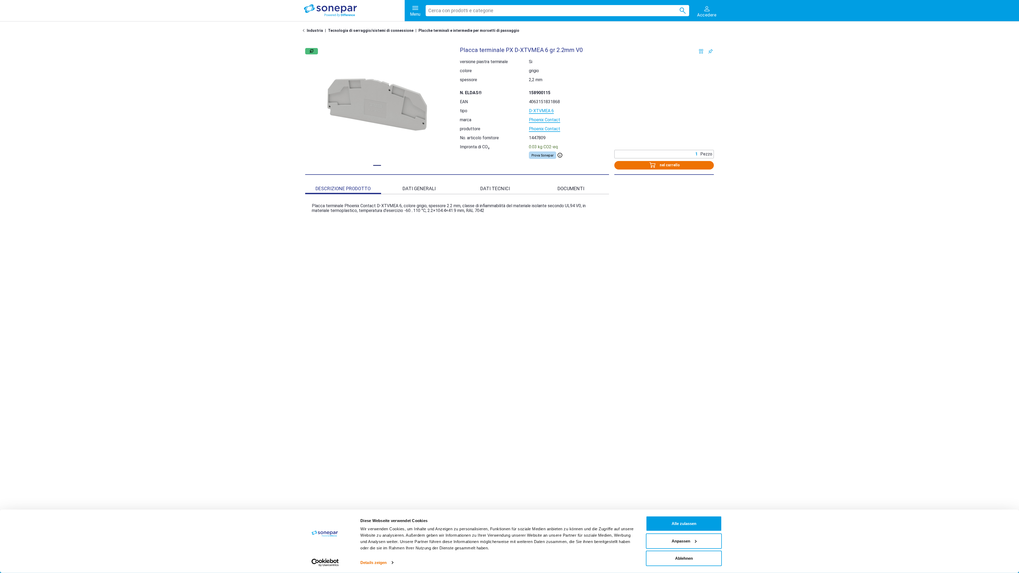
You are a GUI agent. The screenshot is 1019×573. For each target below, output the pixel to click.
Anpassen (681, 541)
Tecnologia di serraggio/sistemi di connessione (370, 30)
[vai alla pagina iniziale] (354, 10)
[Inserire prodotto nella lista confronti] (701, 51)
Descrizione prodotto (343, 188)
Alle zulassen (684, 523)
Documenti (571, 188)
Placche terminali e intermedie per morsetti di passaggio (468, 30)
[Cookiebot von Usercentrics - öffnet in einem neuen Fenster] (325, 563)
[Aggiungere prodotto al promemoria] (710, 51)
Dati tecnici (495, 188)
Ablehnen (684, 558)
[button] (377, 104)
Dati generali (419, 188)
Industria (315, 30)
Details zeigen (373, 562)
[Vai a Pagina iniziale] (305, 30)
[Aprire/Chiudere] (560, 155)
